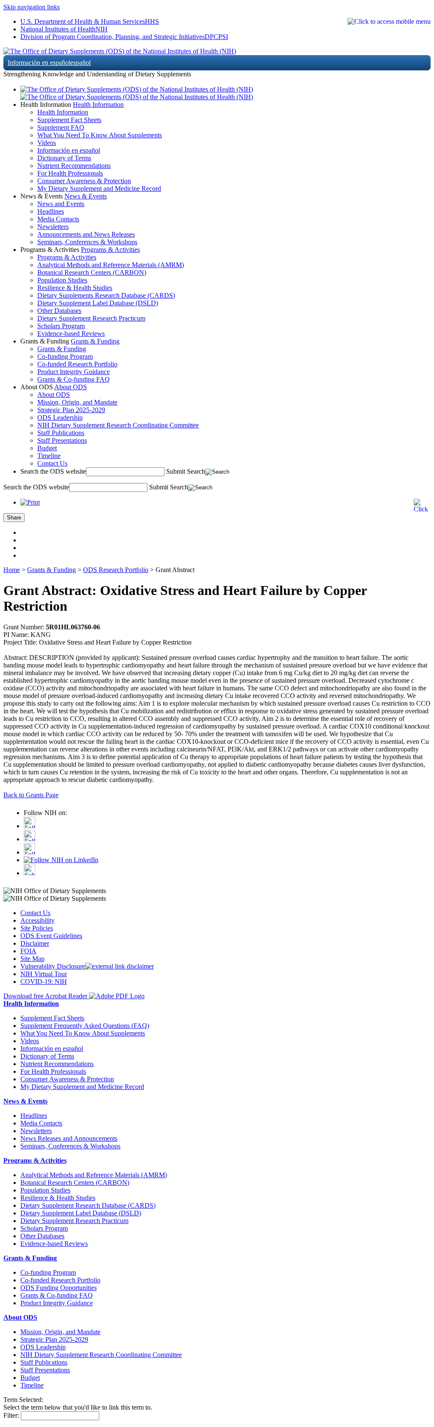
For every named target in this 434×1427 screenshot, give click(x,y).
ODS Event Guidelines (51, 935)
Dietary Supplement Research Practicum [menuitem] (91, 318)
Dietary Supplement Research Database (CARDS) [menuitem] (88, 1205)
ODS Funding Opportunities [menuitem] (58, 1287)
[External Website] (119, 966)
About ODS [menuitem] (53, 394)
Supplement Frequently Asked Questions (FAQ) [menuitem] (84, 1025)
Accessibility (37, 920)
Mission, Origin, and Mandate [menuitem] (77, 402)
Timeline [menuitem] (49, 455)
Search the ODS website (53, 471)
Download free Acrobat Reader (46, 996)
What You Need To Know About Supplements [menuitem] (99, 135)
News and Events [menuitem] (60, 203)
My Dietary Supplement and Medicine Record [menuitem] (99, 188)
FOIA (28, 951)
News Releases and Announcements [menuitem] (68, 1138)
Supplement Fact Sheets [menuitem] (69, 119)
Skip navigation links (31, 7)
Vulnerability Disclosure (52, 966)
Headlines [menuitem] (50, 211)
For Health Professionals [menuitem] (70, 173)
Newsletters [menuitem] (53, 226)
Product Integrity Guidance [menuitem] (73, 371)
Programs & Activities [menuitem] (66, 257)
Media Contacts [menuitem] (58, 219)
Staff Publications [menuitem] (60, 432)
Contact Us (35, 912)
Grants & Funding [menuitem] (61, 348)
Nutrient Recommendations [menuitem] (74, 165)
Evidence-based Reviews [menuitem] (71, 333)
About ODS (70, 387)
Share (14, 517)
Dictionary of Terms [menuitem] (64, 158)
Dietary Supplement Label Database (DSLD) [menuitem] (97, 303)
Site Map (32, 958)
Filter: (11, 1415)
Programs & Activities (110, 249)
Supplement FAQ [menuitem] (60, 127)
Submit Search (185, 471)
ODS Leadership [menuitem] (60, 417)
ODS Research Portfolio (115, 569)
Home (11, 569)
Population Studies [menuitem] (62, 280)
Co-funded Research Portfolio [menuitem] (77, 364)
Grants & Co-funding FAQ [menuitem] (73, 379)
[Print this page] (30, 502)
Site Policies (36, 928)
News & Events (85, 196)
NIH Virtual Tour (43, 973)
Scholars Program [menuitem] (61, 326)
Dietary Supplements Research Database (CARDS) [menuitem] (106, 295)
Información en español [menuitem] (68, 150)
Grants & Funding (95, 341)
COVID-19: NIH (43, 981)
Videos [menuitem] (46, 142)
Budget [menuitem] (47, 448)
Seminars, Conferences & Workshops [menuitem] (87, 242)
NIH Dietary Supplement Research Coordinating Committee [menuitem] (118, 425)
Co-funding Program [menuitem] (65, 356)
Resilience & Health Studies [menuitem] (74, 287)
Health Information (98, 104)
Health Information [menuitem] (62, 112)
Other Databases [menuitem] (59, 310)
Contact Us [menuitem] (52, 463)
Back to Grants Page (30, 795)
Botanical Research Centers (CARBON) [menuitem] (91, 272)
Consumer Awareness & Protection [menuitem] (84, 180)
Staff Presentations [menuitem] (62, 440)
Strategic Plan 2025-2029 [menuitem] (71, 409)
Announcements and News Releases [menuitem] (86, 234)
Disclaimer (34, 943)
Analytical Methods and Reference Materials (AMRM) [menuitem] (110, 264)
